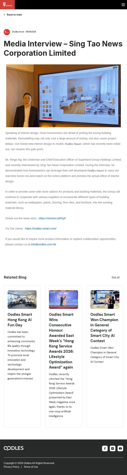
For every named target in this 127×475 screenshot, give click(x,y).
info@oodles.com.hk (43, 244)
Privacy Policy (11, 467)
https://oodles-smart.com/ (40, 228)
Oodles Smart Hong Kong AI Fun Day (20, 319)
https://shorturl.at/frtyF (52, 218)
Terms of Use (31, 467)
